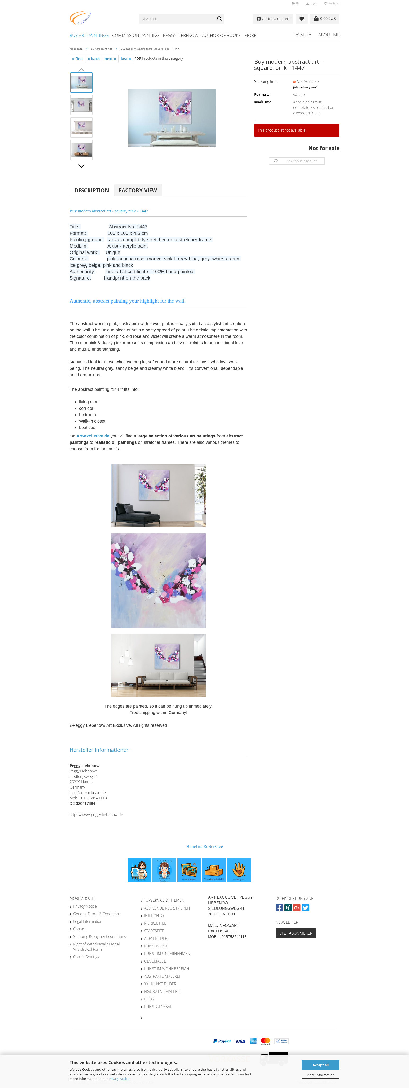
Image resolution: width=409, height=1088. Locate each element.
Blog (149, 999)
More (250, 35)
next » (110, 58)
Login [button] (313, 3)
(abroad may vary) (305, 87)
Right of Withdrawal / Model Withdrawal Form (96, 946)
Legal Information (87, 921)
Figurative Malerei (162, 991)
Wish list (333, 3)
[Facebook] (280, 909)
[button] (295, 3)
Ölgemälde (155, 961)
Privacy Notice (119, 1078)
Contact (79, 929)
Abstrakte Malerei (162, 976)
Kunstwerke (156, 946)
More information (320, 1075)
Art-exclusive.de (92, 436)
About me (328, 34)
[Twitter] (306, 909)
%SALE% (303, 34)
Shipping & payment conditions (99, 936)
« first (77, 58)
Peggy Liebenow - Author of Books (202, 35)
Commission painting (135, 35)
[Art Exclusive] (101, 19)
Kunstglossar (158, 1006)
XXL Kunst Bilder (160, 983)
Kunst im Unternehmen (167, 953)
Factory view (138, 190)
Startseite (154, 930)
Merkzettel (155, 923)
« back (94, 58)
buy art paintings (89, 35)
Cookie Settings (86, 956)
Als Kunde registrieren (167, 908)
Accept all (321, 1065)
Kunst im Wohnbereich (166, 968)
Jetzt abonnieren (296, 933)
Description (92, 190)
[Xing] (288, 909)
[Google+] (297, 909)
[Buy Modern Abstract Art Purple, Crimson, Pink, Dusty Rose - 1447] (172, 115)
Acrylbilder (155, 938)
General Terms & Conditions (96, 913)
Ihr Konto (154, 915)
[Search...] (219, 19)
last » (126, 58)
